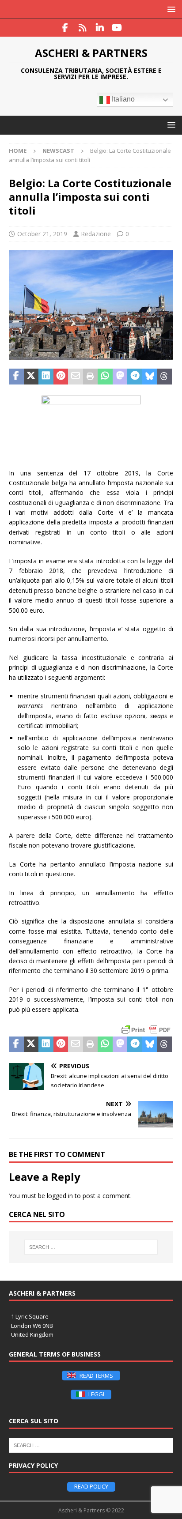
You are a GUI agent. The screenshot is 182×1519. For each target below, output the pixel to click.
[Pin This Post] (60, 376)
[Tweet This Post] (31, 376)
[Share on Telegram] (134, 376)
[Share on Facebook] (16, 376)
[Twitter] (82, 28)
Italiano (122, 99)
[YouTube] (117, 28)
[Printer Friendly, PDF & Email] (145, 1030)
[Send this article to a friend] (75, 376)
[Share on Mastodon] (120, 376)
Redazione (96, 234)
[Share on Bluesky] (149, 376)
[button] (170, 9)
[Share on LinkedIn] (45, 376)
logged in (60, 1195)
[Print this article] (90, 376)
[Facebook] (65, 28)
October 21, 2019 (42, 234)
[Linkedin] (99, 28)
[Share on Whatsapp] (105, 376)
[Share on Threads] (164, 376)
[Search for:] (91, 1247)
